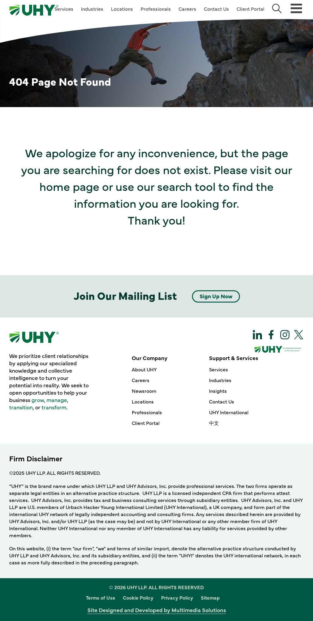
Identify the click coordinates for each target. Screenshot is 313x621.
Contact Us (216, 8)
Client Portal (250, 8)
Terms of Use (100, 597)
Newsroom (144, 390)
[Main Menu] (296, 8)
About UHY (144, 369)
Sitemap (210, 597)
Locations (122, 8)
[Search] (277, 8)
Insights (218, 390)
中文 (214, 422)
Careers (187, 8)
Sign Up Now (216, 296)
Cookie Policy (138, 597)
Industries (92, 8)
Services (63, 8)
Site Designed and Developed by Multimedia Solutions (156, 610)
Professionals (156, 8)
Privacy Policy (177, 597)
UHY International (229, 412)
